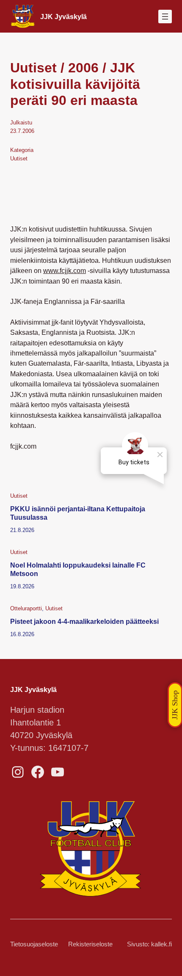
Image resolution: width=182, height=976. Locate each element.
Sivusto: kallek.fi (149, 944)
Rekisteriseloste (90, 944)
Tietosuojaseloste (34, 944)
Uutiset (19, 158)
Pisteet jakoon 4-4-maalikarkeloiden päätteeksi (84, 621)
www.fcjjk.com (64, 270)
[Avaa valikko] (165, 16)
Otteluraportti (26, 608)
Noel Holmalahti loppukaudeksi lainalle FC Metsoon (78, 569)
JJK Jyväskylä (63, 16)
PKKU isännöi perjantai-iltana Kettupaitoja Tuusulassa (77, 513)
